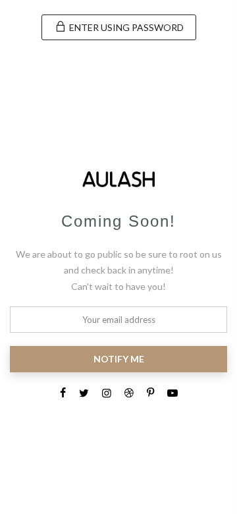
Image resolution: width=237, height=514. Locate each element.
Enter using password (125, 27)
